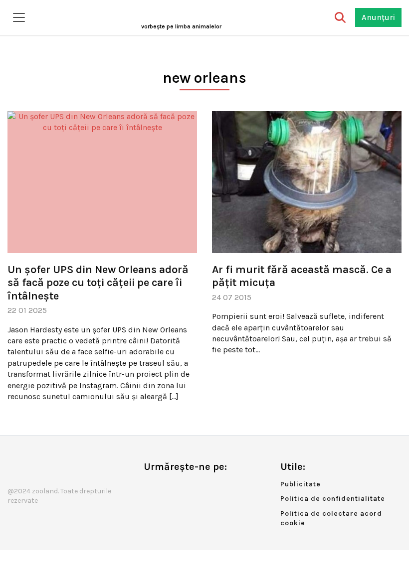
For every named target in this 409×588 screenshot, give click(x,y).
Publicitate (300, 484)
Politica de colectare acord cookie (331, 518)
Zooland (181, 26)
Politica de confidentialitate (332, 498)
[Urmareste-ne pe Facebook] (151, 487)
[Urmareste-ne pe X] (167, 487)
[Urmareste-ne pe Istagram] (184, 487)
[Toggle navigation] (18, 17)
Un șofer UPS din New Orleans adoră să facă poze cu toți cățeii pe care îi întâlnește (98, 282)
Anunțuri (378, 17)
